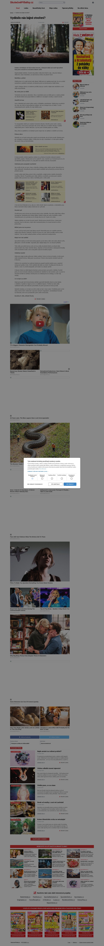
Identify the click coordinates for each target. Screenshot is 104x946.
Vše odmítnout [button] (55, 484)
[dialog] (52, 473)
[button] (52, 471)
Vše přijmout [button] (70, 484)
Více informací (42, 468)
